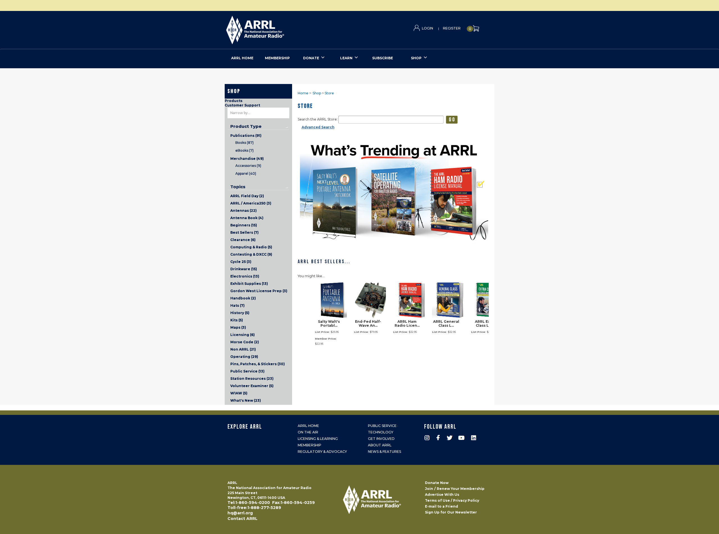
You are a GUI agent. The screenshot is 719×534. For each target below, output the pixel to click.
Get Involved (381, 439)
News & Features (384, 451)
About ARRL (380, 445)
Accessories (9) (248, 165)
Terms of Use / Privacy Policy (452, 500)
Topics (237, 186)
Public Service (382, 426)
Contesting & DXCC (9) (251, 254)
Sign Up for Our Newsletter (451, 512)
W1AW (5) (238, 393)
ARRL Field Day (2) (247, 196)
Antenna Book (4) (246, 218)
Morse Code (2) (244, 342)
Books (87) (244, 142)
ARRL (278, 28)
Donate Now (437, 483)
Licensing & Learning (318, 439)
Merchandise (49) (247, 158)
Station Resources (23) (252, 378)
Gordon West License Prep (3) (258, 291)
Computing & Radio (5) (251, 247)
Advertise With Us (442, 494)
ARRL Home (308, 426)
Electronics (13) (244, 276)
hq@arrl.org (240, 512)
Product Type (245, 126)
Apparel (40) (245, 173)
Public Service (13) (247, 371)
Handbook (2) (243, 298)
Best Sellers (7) (244, 232)
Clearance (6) (243, 240)
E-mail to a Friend (441, 506)
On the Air (308, 432)
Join (429, 489)
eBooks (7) (244, 150)
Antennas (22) (243, 210)
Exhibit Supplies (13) (249, 283)
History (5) (239, 313)
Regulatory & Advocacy (322, 451)
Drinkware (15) (243, 269)
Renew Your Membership (460, 489)
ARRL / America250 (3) (250, 203)
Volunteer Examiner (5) (252, 386)
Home (303, 93)
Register (452, 28)
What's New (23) (245, 400)
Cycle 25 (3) (240, 262)
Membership (309, 445)
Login (427, 28)
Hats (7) (237, 305)
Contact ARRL (242, 518)
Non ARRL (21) (243, 349)
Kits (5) (236, 320)
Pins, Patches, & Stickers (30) (257, 364)
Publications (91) (245, 135)
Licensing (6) (242, 335)
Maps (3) (238, 327)
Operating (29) (244, 357)
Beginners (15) (243, 225)
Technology (380, 432)
